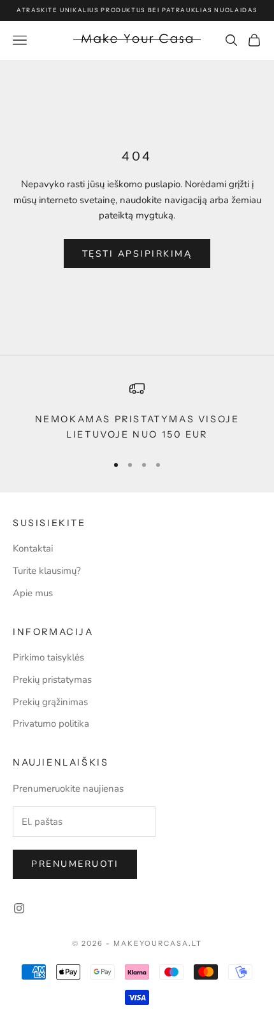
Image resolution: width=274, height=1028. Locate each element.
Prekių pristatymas (52, 679)
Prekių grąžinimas (50, 702)
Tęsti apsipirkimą (137, 254)
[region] (137, 412)
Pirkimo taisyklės (48, 657)
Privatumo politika (51, 723)
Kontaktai (33, 548)
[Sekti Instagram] (19, 908)
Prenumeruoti (75, 864)
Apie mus (33, 593)
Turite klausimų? (47, 570)
